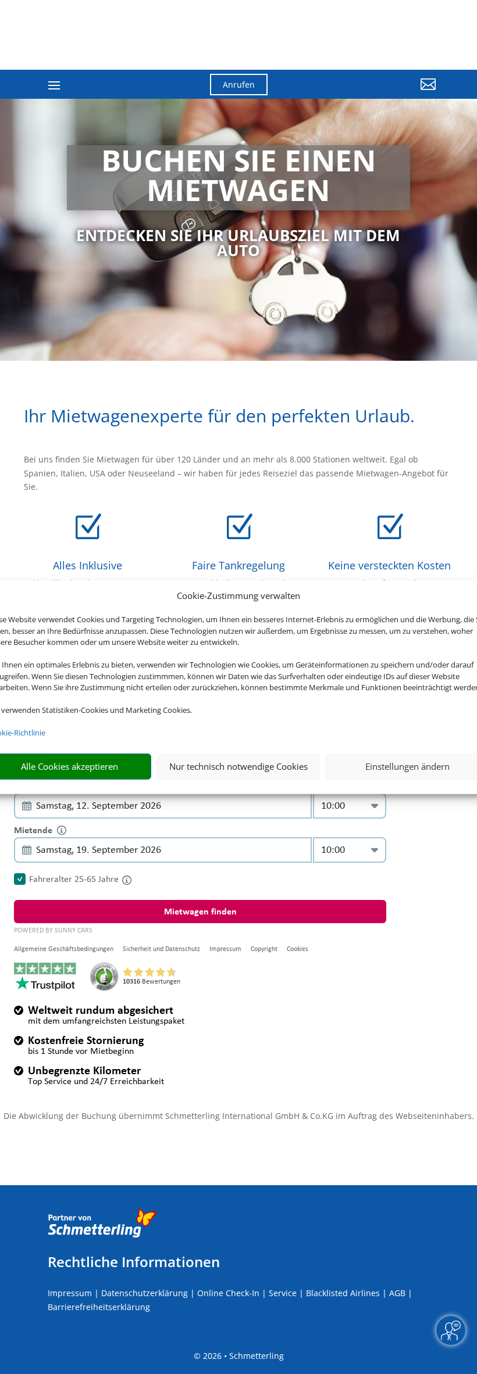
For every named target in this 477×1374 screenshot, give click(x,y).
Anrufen (239, 84)
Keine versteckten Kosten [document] (389, 565)
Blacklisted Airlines (343, 1292)
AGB (397, 1292)
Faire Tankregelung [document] (238, 565)
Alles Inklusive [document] (87, 565)
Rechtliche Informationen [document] (134, 1262)
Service (283, 1292)
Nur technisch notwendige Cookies (238, 766)
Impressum (70, 1292)
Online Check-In (228, 1292)
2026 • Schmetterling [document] (242, 1355)
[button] (376, 93)
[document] (238, 177)
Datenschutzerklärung (144, 1292)
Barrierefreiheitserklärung (99, 1306)
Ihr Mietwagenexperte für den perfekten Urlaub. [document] (219, 417)
